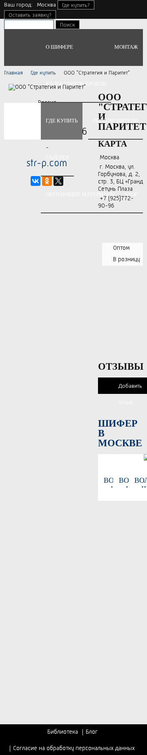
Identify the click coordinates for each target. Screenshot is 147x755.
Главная (13, 73)
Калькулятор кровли (76, 84)
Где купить (62, 121)
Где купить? (76, 5)
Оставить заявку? (30, 15)
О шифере (59, 47)
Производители (115, 121)
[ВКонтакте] (35, 181)
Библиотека (62, 732)
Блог (131, 194)
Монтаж (126, 47)
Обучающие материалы (80, 194)
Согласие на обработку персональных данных (74, 749)
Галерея (57, 157)
